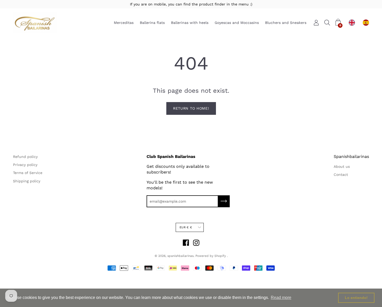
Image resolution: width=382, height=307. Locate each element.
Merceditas (124, 23)
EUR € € (186, 227)
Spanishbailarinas (351, 156)
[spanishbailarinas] (35, 22)
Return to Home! (191, 108)
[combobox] (353, 22)
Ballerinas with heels (189, 23)
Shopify (220, 256)
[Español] (367, 22)
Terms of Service (27, 173)
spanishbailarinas (180, 256)
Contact (341, 174)
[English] (353, 22)
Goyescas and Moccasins (237, 23)
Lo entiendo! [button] (356, 298)
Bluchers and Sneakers (285, 23)
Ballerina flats (152, 23)
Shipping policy (26, 181)
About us (342, 166)
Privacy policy (25, 165)
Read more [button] (281, 297)
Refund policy (25, 157)
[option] (367, 22)
